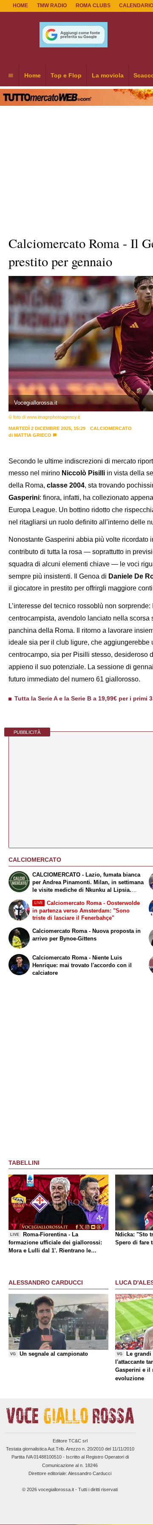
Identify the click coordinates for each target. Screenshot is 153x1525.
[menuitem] (10, 75)
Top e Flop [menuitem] (66, 75)
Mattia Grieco (32, 435)
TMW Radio (52, 5)
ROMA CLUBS (93, 5)
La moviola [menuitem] (108, 75)
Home (20, 5)
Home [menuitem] (32, 75)
